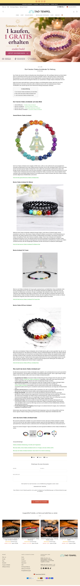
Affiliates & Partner (6, 566)
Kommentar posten (40, 486)
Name (14, 468)
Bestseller (4, 563)
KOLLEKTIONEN (29, 15)
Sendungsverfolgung (14, 7)
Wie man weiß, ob (17, 447)
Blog (52, 15)
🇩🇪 (62, 15)
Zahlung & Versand (23, 7)
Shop (22, 15)
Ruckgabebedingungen (26, 570)
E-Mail (42, 468)
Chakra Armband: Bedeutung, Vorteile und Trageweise (27, 444)
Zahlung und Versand (25, 568)
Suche (22, 557)
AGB (22, 565)
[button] (8, 541)
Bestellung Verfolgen (42, 15)
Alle (40, 515)
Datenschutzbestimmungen (61, 490)
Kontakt (57, 15)
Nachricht (16, 474)
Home (17, 15)
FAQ (8, 7)
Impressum (23, 561)
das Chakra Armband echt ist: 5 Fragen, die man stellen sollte (37, 447)
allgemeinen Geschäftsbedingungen (46, 490)
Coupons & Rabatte (6, 565)
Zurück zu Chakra (41, 501)
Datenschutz (23, 563)
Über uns (4, 7)
